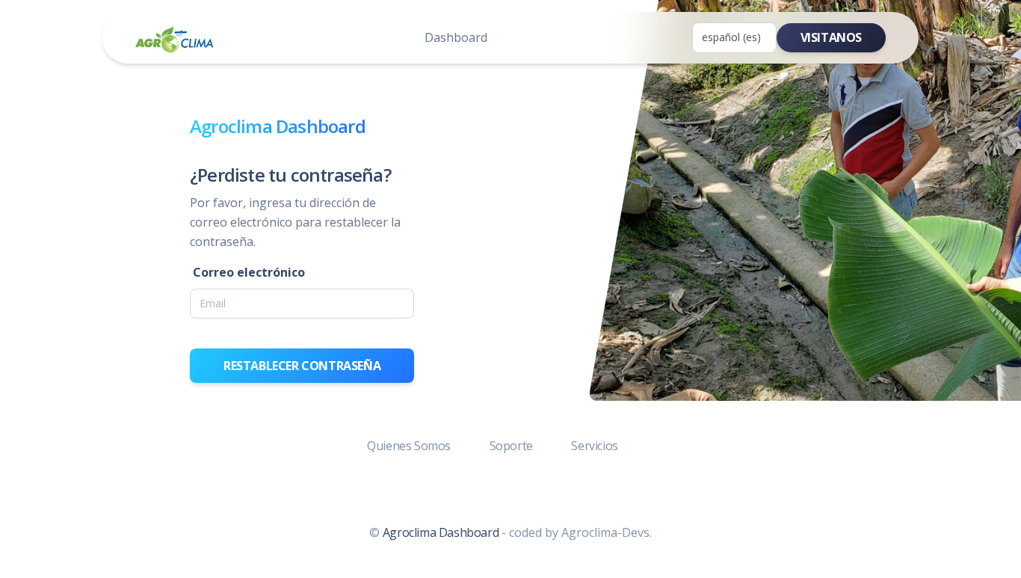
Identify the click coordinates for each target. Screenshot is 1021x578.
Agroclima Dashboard (441, 532)
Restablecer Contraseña (301, 365)
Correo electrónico (249, 272)
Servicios (594, 445)
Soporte (513, 445)
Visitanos (831, 37)
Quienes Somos (410, 445)
